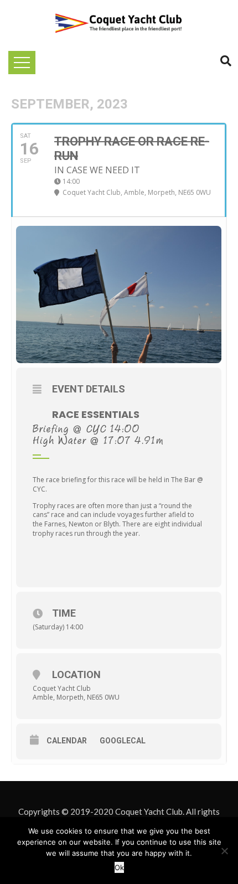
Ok (119, 867)
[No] (224, 850)
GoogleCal (123, 740)
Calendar (66, 740)
